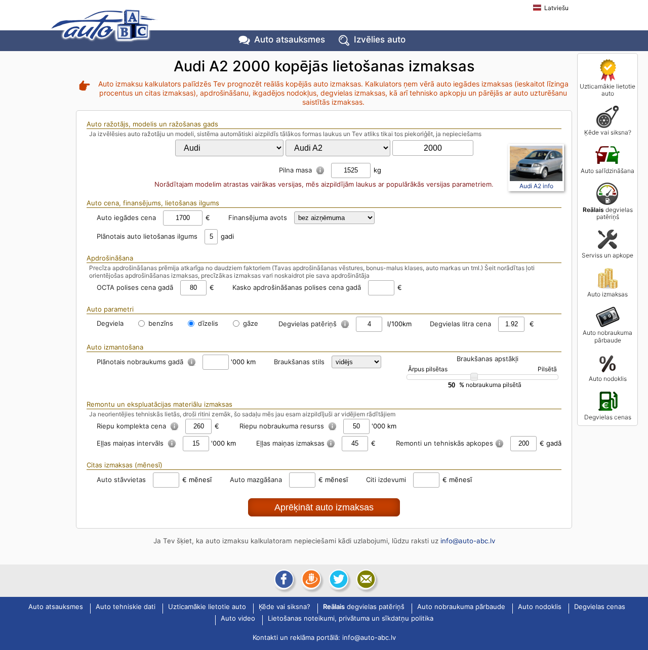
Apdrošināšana (110, 258)
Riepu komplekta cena (132, 426)
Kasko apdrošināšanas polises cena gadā (296, 287)
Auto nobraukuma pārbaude (607, 336)
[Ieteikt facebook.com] (283, 579)
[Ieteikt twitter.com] (337, 579)
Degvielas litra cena (460, 324)
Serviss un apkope (607, 255)
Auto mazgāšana (256, 479)
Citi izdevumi (386, 479)
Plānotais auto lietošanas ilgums (147, 236)
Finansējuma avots (257, 217)
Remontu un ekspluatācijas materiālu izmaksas (159, 404)
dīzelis (207, 323)
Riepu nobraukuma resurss (282, 426)
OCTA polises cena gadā (135, 287)
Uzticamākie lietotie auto (607, 89)
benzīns (159, 323)
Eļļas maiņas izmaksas (290, 443)
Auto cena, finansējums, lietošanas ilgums (153, 203)
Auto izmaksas (607, 294)
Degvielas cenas (607, 417)
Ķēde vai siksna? (607, 132)
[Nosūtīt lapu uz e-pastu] (365, 579)
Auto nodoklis (608, 378)
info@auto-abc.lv (467, 541)
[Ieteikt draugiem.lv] (310, 579)
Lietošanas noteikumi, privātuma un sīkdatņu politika (350, 618)
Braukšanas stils (299, 362)
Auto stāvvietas (121, 479)
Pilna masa (296, 170)
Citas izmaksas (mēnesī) (125, 465)
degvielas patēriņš (608, 213)
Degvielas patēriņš (308, 324)
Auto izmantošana (115, 347)
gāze (249, 323)
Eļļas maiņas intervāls (131, 443)
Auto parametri (110, 309)
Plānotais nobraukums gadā (141, 362)
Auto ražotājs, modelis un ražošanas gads (152, 124)
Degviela (110, 323)
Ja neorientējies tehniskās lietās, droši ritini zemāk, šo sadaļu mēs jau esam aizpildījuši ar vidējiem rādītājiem (242, 414)
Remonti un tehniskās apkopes (444, 443)
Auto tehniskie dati (125, 607)
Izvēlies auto (380, 39)
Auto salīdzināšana (607, 171)
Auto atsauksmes (289, 39)
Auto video (238, 618)
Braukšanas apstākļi (487, 359)
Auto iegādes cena (126, 217)
